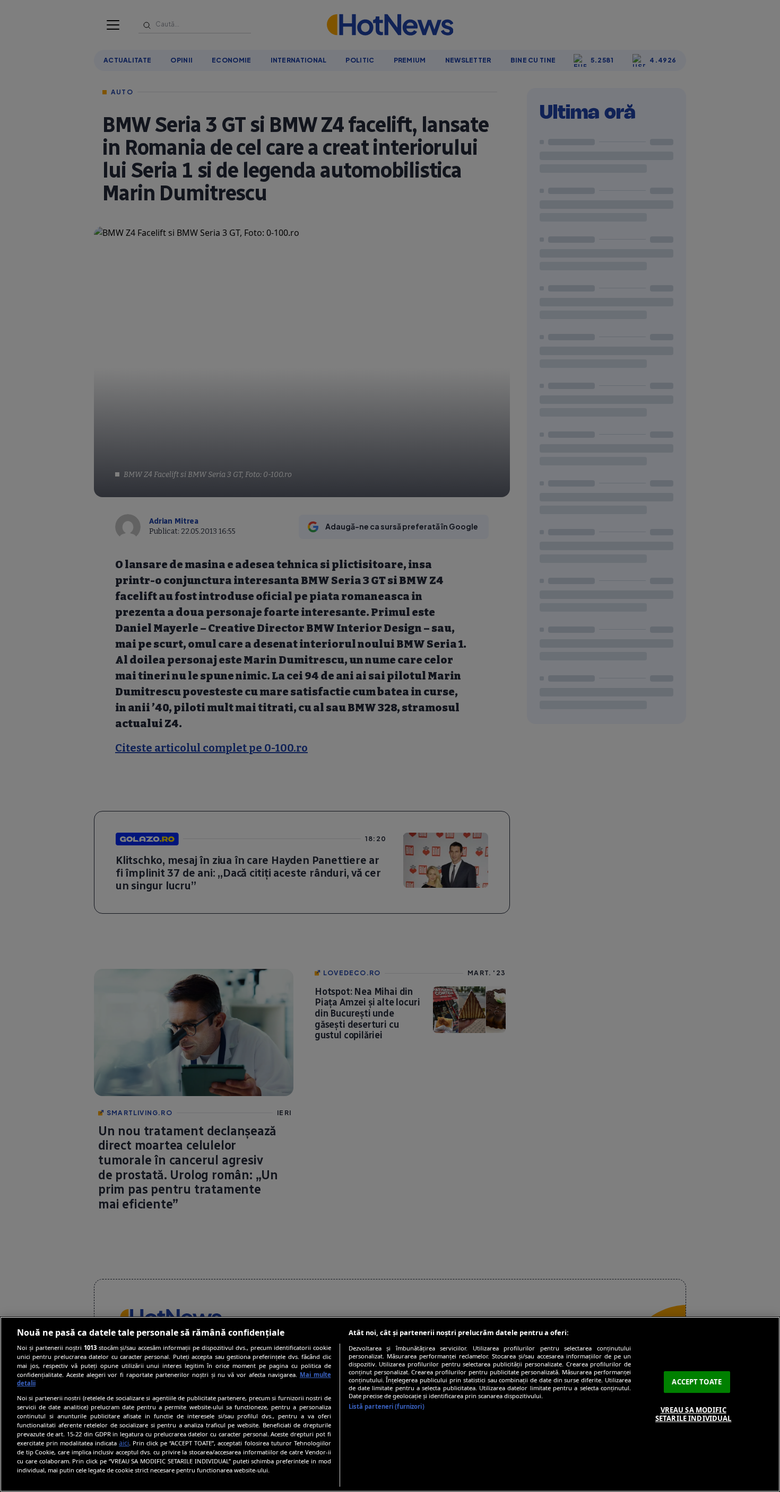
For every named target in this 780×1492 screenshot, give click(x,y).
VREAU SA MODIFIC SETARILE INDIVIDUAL (693, 1414)
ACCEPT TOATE (697, 1382)
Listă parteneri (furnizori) (386, 1406)
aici (124, 1442)
